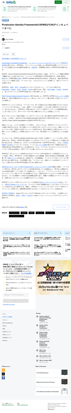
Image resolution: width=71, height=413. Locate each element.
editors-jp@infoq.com (22, 405)
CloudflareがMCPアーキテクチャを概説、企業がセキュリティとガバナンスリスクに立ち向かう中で (47, 254)
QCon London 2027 (45, 360)
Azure (21, 87)
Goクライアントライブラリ (50, 182)
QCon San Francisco (42, 350)
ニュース (16, 17)
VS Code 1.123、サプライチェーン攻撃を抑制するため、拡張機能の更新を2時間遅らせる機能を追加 (16, 239)
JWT (10, 145)
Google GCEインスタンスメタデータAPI (37, 167)
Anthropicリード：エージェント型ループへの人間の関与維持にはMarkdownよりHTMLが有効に (16, 246)
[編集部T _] (3, 48)
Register (58, 2)
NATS (24, 195)
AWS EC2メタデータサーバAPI (12, 167)
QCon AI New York (45, 356)
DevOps (5, 20)
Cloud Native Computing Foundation (14, 63)
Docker (13, 89)
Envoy (30, 89)
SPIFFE (64, 63)
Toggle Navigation (3, 2)
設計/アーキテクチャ (41, 233)
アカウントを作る (7, 317)
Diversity (4, 340)
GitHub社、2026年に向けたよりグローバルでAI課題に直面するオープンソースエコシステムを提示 (16, 254)
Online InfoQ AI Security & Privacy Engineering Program (45, 318)
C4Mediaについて (7, 337)
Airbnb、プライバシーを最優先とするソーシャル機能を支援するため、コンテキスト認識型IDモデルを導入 (47, 246)
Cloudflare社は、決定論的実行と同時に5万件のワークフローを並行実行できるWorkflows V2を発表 (47, 239)
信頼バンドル (12, 158)
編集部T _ (8, 48)
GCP (16, 87)
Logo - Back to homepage (11, 2)
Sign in (66, 2)
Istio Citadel (51, 89)
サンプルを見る (26, 273)
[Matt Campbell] (3, 39)
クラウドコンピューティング (17, 216)
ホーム (4, 314)
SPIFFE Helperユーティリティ (15, 184)
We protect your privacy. (9, 304)
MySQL (24, 89)
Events (4, 326)
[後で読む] (13, 54)
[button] (16, 301)
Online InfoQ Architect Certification (43, 326)
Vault (18, 89)
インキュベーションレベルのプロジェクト (43, 63)
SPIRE (4, 65)
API (3, 78)
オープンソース (50, 212)
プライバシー (51, 409)
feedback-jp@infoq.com (8, 405)
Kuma (65, 89)
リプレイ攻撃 (41, 145)
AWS (11, 87)
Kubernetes (5, 89)
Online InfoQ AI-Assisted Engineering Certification (44, 343)
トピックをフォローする (61, 207)
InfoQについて (6, 334)
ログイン (5, 320)
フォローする (66, 39)
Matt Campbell (9, 39)
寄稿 (3, 328)
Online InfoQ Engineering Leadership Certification (43, 335)
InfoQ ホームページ (6, 17)
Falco (29, 195)
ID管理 (31, 212)
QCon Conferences (7, 323)
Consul (58, 89)
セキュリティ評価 (62, 96)
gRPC (18, 195)
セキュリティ (40, 212)
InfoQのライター (6, 331)
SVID (19, 78)
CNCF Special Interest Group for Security (15, 96)
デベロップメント (14, 212)
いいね (7, 54)
